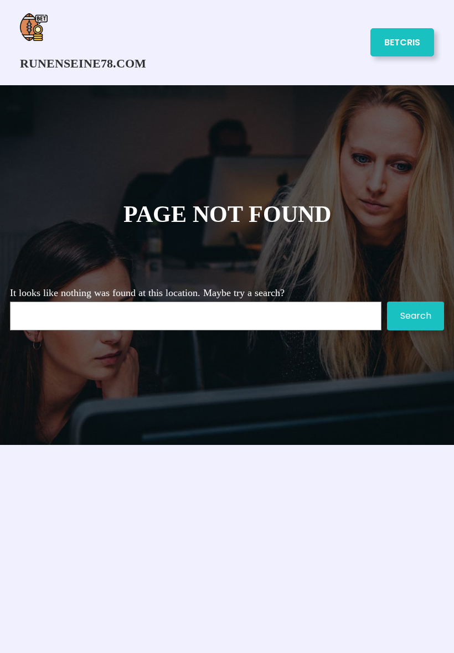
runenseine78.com (83, 63)
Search (415, 315)
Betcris (402, 42)
